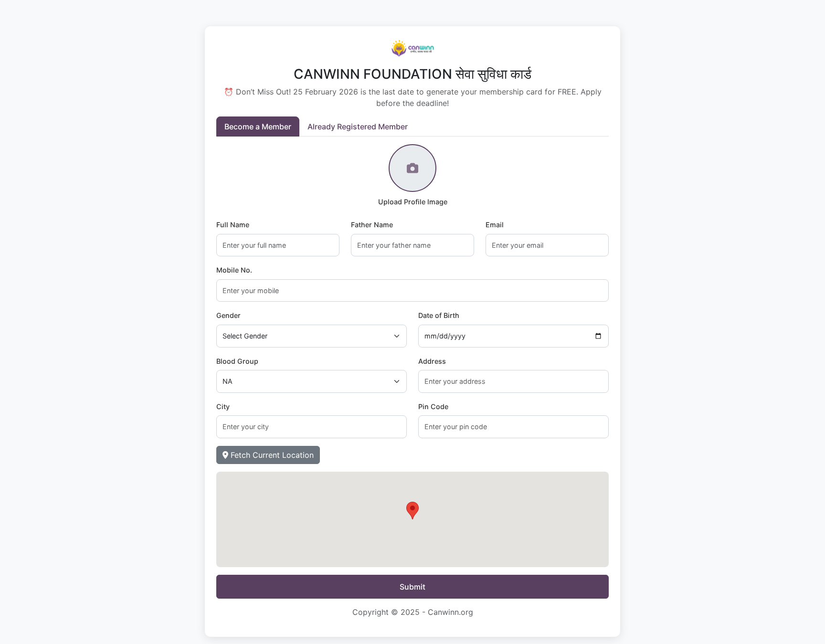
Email (495, 225)
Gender (228, 315)
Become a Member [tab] (257, 126)
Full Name (232, 225)
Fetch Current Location (271, 455)
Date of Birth (438, 315)
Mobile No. (234, 270)
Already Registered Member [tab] (357, 126)
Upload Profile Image (412, 202)
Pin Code (433, 406)
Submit (412, 586)
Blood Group (237, 361)
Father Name (372, 225)
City (223, 406)
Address (432, 361)
